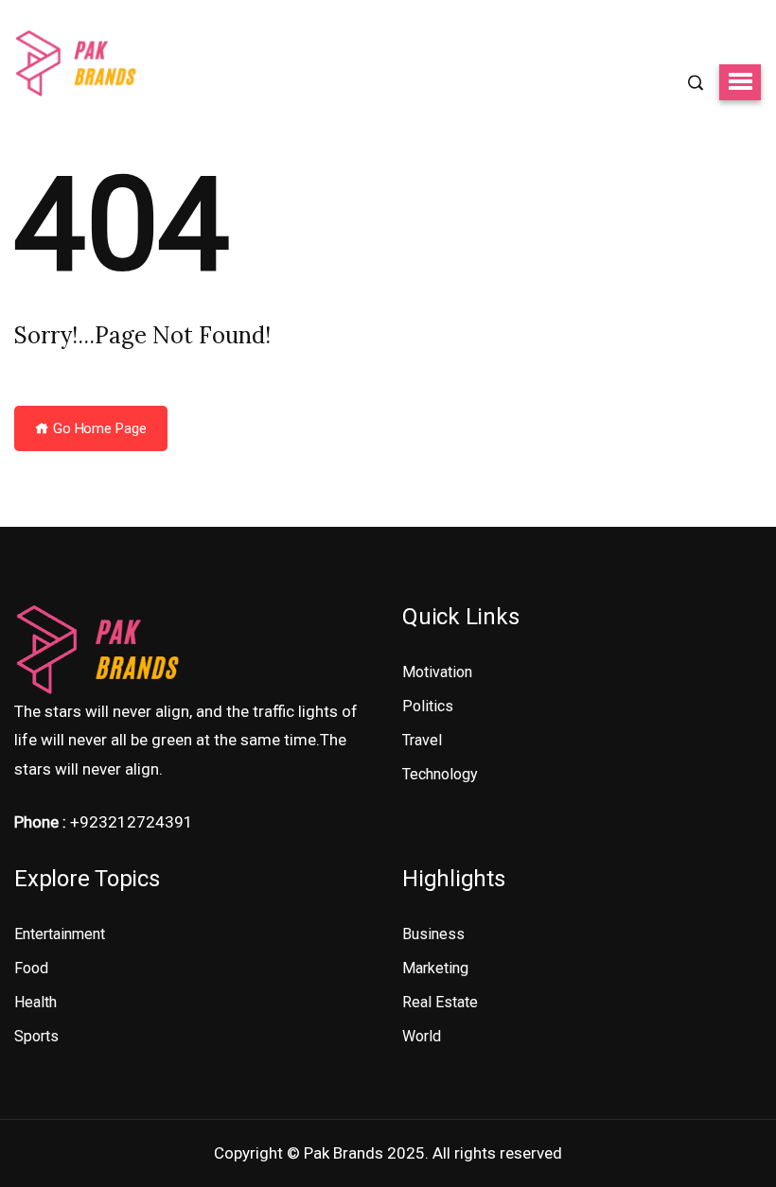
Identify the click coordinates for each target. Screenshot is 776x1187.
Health (35, 1002)
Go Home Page (98, 428)
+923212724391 (131, 821)
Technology (440, 774)
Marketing (435, 968)
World (421, 1036)
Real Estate (440, 1002)
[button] (740, 82)
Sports (36, 1036)
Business (433, 934)
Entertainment (59, 934)
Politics (427, 706)
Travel (422, 740)
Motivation (437, 672)
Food (31, 968)
